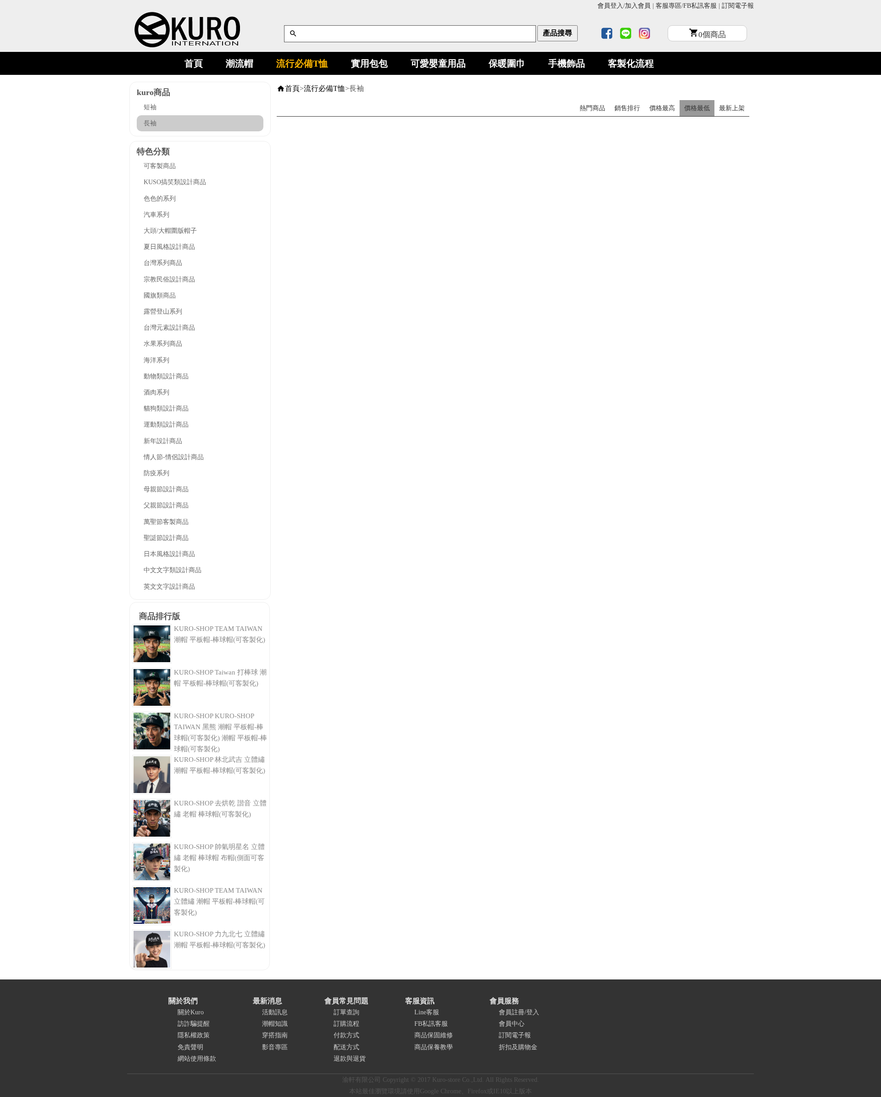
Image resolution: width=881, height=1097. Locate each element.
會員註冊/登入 (519, 1012)
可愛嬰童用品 (438, 63)
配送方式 (346, 1047)
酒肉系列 (156, 392)
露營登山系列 (163, 311)
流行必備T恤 (302, 63)
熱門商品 (592, 108)
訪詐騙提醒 (194, 1023)
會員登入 (610, 5)
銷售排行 (627, 108)
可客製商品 (160, 166)
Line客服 (426, 1012)
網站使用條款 (197, 1058)
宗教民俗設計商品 (169, 279)
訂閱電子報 (738, 5)
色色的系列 (160, 198)
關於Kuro (191, 1012)
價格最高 (662, 108)
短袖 (150, 107)
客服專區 (668, 5)
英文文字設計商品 (169, 586)
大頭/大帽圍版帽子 (170, 230)
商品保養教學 (433, 1047)
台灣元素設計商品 (169, 327)
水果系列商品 (163, 343)
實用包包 (369, 63)
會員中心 (511, 1023)
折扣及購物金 (518, 1047)
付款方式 (346, 1035)
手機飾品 (566, 63)
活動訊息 (275, 1012)
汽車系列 (156, 214)
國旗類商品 (160, 295)
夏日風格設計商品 (169, 246)
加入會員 (638, 5)
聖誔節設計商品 (166, 537)
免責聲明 (190, 1047)
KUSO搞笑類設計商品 (175, 182)
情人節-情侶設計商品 (174, 457)
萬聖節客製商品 (166, 521)
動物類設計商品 (166, 376)
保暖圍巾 (507, 63)
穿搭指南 (275, 1035)
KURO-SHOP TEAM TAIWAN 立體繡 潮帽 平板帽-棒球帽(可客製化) (219, 901)
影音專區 (275, 1047)
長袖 (150, 123)
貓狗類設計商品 (166, 408)
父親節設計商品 (166, 505)
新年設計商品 (163, 441)
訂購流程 (346, 1023)
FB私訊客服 (700, 5)
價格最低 (697, 108)
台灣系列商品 (163, 262)
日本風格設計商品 (169, 554)
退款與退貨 (350, 1058)
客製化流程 (631, 63)
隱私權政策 (194, 1035)
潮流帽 (239, 63)
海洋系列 (156, 360)
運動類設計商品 (166, 424)
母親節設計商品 (166, 489)
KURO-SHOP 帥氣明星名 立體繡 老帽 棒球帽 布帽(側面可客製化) (219, 857)
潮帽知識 (275, 1023)
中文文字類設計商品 (172, 570)
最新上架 (732, 108)
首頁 (193, 63)
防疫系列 (156, 473)
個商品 (712, 34)
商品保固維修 (433, 1035)
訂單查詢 (346, 1012)
